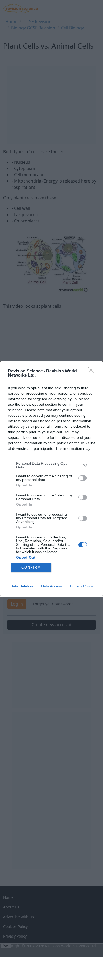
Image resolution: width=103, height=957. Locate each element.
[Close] (93, 371)
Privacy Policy (81, 586)
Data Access (51, 586)
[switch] (82, 478)
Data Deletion (21, 586)
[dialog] (51, 478)
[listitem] (51, 465)
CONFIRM (31, 567)
